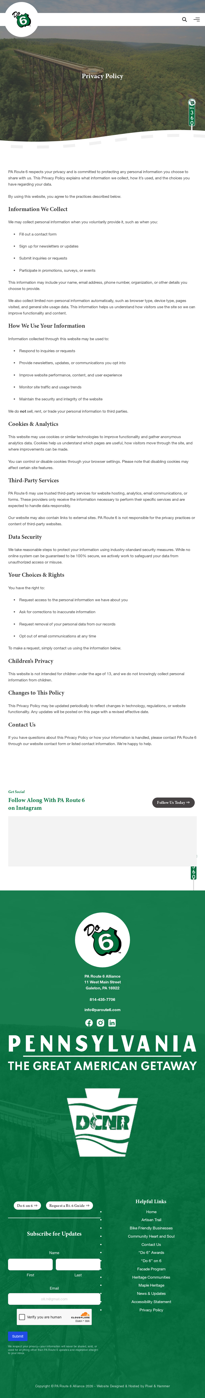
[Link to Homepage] (21, 19)
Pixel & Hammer (157, 1386)
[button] (184, 19)
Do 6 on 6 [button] (25, 1205)
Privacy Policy (151, 1310)
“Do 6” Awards (151, 1252)
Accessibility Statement (151, 1301)
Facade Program (151, 1269)
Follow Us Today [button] (171, 802)
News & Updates (151, 1293)
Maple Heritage (151, 1285)
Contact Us (151, 1244)
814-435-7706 (102, 999)
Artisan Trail (151, 1219)
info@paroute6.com (102, 1009)
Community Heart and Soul (151, 1236)
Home (151, 1211)
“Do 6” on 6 (151, 1260)
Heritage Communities (151, 1277)
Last (78, 1275)
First (30, 1275)
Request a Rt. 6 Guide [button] (67, 1205)
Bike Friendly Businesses (151, 1228)
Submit (17, 1336)
